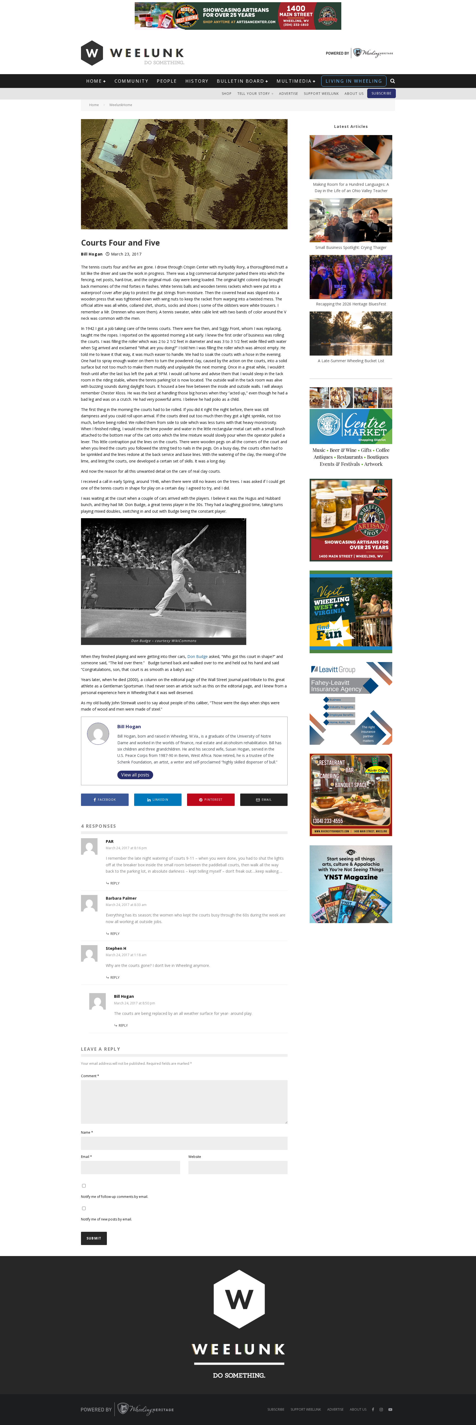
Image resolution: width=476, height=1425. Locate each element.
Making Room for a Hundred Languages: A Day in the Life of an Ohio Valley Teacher (351, 187)
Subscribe (381, 93)
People (167, 81)
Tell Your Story (253, 93)
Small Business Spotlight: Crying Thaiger (350, 247)
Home (94, 81)
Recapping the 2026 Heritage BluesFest (351, 303)
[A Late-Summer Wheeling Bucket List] (351, 334)
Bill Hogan (92, 254)
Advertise (288, 93)
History (197, 81)
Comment (90, 1076)
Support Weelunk (321, 93)
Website (194, 1156)
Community (132, 81)
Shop (227, 93)
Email (86, 1156)
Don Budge (197, 656)
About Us (354, 93)
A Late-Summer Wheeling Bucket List (351, 360)
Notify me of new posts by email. (106, 1219)
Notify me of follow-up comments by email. (114, 1196)
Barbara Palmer (121, 898)
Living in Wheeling (354, 81)
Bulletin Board (240, 81)
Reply (115, 883)
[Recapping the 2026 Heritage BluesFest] (351, 278)
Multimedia (294, 81)
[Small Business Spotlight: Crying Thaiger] (351, 221)
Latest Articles (351, 126)
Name (87, 1132)
